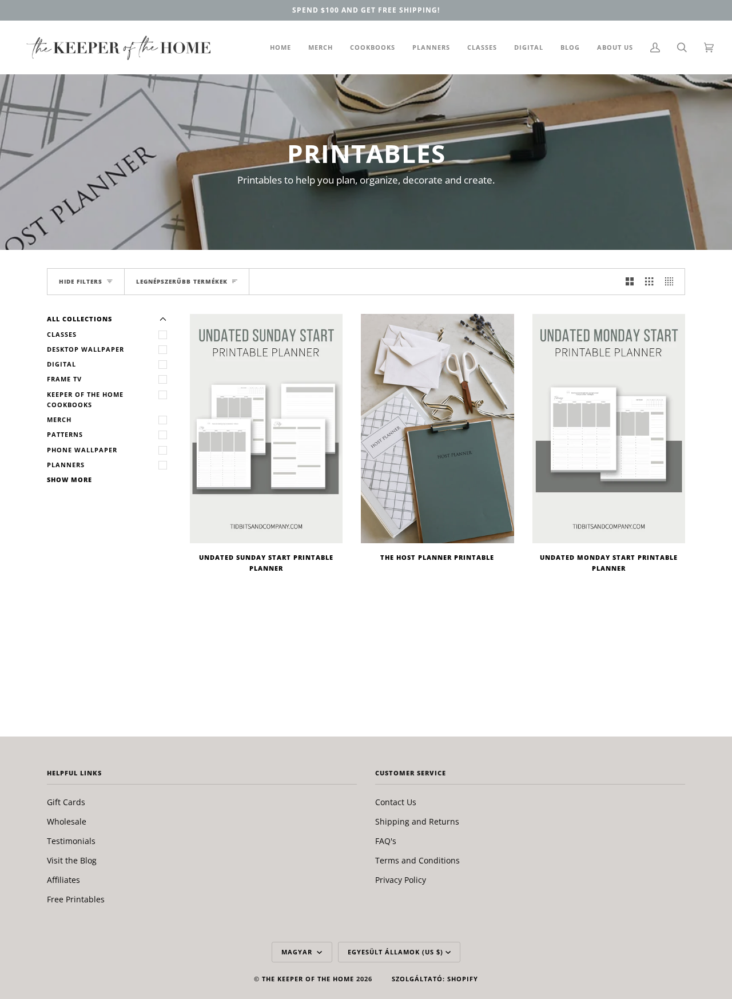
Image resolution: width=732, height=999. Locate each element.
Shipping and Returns (417, 821)
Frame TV (64, 379)
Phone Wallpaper (82, 449)
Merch (59, 419)
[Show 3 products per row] (649, 281)
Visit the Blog (72, 860)
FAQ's (385, 840)
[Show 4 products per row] (672, 281)
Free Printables (76, 899)
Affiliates (63, 879)
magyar (298, 952)
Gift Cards (66, 802)
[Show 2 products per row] (629, 281)
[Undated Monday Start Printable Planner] (608, 428)
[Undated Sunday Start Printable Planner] (266, 428)
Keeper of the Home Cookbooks (85, 399)
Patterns (65, 434)
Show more (69, 479)
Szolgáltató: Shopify (435, 978)
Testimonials (71, 840)
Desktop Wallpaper (85, 349)
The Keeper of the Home (308, 978)
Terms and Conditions (417, 860)
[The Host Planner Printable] (437, 428)
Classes (62, 334)
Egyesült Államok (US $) (395, 952)
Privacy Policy (400, 879)
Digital (61, 364)
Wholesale (66, 821)
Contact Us (395, 802)
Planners (66, 464)
